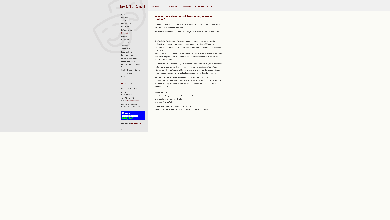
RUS (130, 84)
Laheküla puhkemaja (129, 58)
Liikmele (124, 17)
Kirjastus (124, 36)
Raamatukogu (126, 39)
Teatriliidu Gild (126, 49)
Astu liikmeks (199, 6)
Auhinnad (125, 43)
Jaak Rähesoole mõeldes (130, 70)
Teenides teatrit (127, 73)
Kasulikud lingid (127, 52)
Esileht (124, 14)
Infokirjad (125, 27)
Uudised (124, 33)
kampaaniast (136, 123)
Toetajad (124, 46)
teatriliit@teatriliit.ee (133, 100)
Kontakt (210, 6)
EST (122, 84)
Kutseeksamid (126, 30)
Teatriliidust (126, 21)
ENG (126, 84)
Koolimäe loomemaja (129, 55)
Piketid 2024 (126, 24)
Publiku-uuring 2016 (129, 61)
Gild (164, 6)
